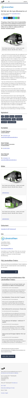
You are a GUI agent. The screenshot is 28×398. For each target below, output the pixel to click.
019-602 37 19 (6, 158)
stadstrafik (4, 122)
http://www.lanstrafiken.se (7, 248)
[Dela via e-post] (18, 18)
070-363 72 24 (6, 135)
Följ (3, 271)
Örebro (13, 119)
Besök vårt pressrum (8, 356)
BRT (2, 116)
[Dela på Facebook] (4, 18)
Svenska (3, 393)
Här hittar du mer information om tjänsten (9, 373)
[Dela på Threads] (11, 18)
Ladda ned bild (5, 192)
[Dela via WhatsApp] (16, 18)
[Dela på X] (9, 18)
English (6, 393)
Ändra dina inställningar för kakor (8, 387)
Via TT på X (3, 385)
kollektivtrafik (18, 116)
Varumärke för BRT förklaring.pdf (8, 229)
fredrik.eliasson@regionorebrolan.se (9, 137)
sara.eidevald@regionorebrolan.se (9, 160)
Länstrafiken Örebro (16, 13)
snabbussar (19, 119)
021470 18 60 (6, 148)
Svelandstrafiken (12, 122)
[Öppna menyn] (9, 1)
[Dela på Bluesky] (14, 18)
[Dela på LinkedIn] (7, 18)
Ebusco (6, 116)
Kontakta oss (14, 382)
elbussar (12, 116)
